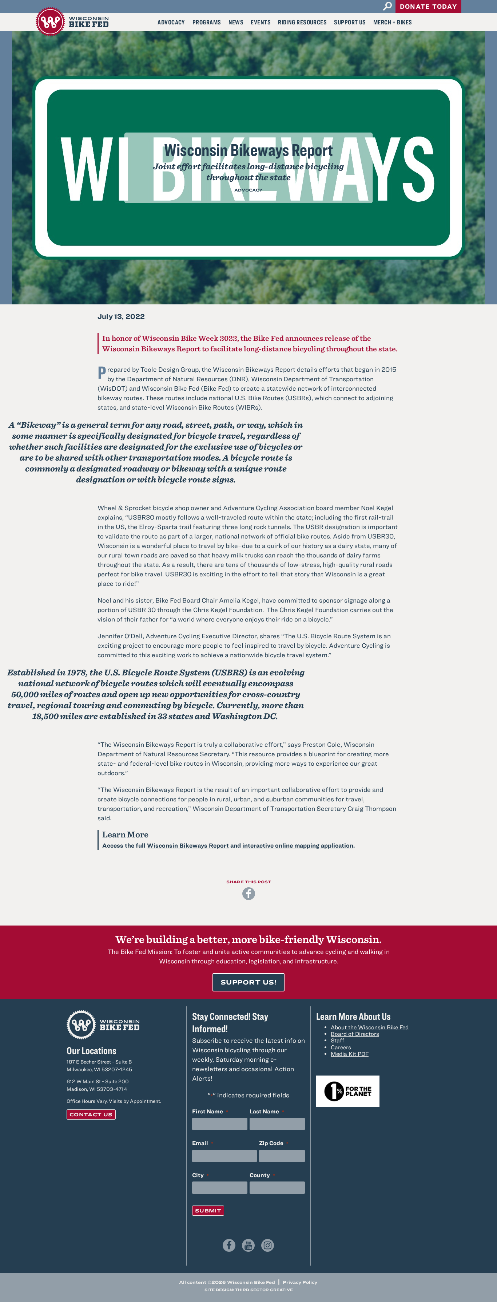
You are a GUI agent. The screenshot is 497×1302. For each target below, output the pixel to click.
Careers (341, 1047)
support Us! (248, 982)
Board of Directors (355, 1033)
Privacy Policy (300, 1282)
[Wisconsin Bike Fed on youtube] (248, 1245)
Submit (208, 1211)
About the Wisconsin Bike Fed (370, 1027)
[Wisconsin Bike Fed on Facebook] (229, 1245)
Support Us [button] (350, 22)
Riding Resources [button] (302, 22)
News (236, 22)
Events (261, 22)
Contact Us (91, 1114)
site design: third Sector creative (248, 1289)
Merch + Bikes (392, 22)
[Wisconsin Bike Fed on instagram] (267, 1245)
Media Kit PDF (350, 1053)
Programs (206, 22)
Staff (337, 1040)
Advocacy (171, 22)
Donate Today (428, 6)
